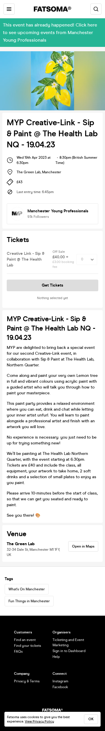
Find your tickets (27, 646)
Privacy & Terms (27, 681)
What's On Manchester (26, 589)
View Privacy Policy (39, 721)
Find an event (25, 640)
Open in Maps (83, 546)
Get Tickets (52, 285)
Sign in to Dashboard (68, 651)
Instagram (60, 681)
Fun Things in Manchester (29, 601)
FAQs (18, 651)
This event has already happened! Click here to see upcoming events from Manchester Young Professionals (50, 32)
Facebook (60, 687)
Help (56, 657)
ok (91, 719)
